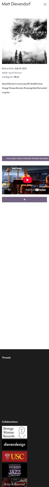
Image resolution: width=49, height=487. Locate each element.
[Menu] (45, 4)
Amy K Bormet (15, 72)
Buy (24, 199)
